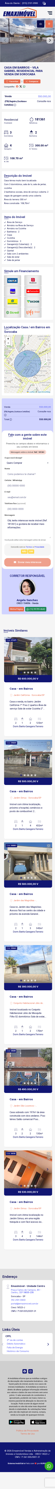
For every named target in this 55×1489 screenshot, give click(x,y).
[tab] (40, 24)
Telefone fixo (15, 503)
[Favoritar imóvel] (49, 640)
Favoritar (13, 81)
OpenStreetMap (44, 392)
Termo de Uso (27, 1433)
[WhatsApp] (49, 1466)
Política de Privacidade (27, 1430)
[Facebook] (24, 1371)
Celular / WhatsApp (13, 480)
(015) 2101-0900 (30, 3)
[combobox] (27, 463)
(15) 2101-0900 (18, 1300)
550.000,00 (44, 96)
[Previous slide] (5, 40)
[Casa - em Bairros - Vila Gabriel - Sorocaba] (24, 13)
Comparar (33, 81)
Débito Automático (16, 1343)
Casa (8, 67)
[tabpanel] (27, 40)
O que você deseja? (13, 458)
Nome (7, 469)
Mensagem (10, 515)
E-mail (7, 492)
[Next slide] (50, 40)
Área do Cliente (12, 3)
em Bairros (21, 67)
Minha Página (16, 609)
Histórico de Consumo (18, 1351)
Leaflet (31, 392)
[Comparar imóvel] (49, 645)
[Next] (47, 656)
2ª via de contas (15, 1340)
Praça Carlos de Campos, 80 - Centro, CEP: (26, 1291)
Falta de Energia (15, 1347)
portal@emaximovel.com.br (24, 1303)
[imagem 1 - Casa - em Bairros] (28, 656)
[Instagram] (30, 1371)
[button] (44, 3)
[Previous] (9, 656)
